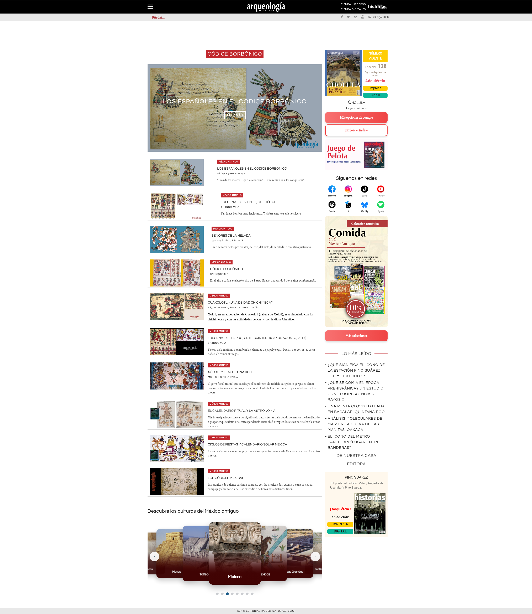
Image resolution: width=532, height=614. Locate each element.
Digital (375, 95)
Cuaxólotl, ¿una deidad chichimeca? (240, 302)
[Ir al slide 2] (222, 594)
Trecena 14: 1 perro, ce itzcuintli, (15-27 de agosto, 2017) (257, 338)
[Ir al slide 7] (247, 594)
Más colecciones (356, 336)
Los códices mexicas (226, 478)
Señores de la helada (231, 235)
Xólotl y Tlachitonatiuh (230, 372)
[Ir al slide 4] (232, 594)
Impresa (375, 88)
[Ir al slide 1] (217, 594)
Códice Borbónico (226, 269)
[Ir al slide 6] (242, 594)
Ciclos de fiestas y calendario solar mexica (247, 444)
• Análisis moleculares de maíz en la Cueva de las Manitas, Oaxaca (353, 424)
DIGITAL (340, 531)
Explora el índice (356, 130)
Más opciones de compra (356, 117)
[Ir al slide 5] (237, 594)
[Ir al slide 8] (252, 594)
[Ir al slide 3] (227, 594)
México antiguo (228, 161)
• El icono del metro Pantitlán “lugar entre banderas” (352, 442)
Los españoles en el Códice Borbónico (252, 168)
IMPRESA (340, 524)
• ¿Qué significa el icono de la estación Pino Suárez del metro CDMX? (355, 370)
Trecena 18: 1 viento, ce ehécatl (235, 101)
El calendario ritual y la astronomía (242, 410)
